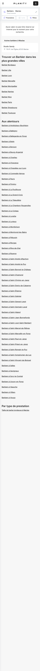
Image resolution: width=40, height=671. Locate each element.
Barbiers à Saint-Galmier (11, 296)
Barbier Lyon (7, 75)
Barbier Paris (7, 102)
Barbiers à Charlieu (9, 157)
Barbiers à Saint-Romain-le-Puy (14, 350)
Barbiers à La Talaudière (11, 200)
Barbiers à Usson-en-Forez (13, 382)
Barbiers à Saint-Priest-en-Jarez (15, 344)
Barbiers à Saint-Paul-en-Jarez (14, 339)
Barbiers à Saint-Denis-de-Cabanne (16, 285)
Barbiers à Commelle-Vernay (13, 173)
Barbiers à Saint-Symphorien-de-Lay (16, 355)
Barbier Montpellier (9, 86)
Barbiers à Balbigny (9, 131)
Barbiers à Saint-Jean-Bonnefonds (16, 318)
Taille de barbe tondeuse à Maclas (15, 410)
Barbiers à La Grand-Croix (12, 195)
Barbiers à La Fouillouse (11, 189)
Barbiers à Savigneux (10, 371)
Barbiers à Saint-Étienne (11, 291)
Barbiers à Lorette (9, 216)
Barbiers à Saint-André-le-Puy (14, 264)
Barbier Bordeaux (9, 65)
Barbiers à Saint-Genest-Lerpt (14, 301)
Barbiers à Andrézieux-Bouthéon (15, 125)
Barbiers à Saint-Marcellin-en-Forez (16, 334)
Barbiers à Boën (8, 141)
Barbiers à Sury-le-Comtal (12, 376)
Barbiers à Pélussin (9, 237)
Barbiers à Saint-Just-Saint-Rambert (16, 323)
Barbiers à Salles (8, 366)
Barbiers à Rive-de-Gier (11, 248)
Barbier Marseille (8, 81)
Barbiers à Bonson (9, 147)
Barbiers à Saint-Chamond (12, 275)
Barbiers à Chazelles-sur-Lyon (14, 168)
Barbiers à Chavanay (10, 163)
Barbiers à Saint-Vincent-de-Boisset (16, 360)
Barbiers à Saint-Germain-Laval (14, 307)
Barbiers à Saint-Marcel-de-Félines (16, 328)
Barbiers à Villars (8, 392)
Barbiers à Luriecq (9, 221)
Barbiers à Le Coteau (10, 211)
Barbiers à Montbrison (11, 227)
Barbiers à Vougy (8, 398)
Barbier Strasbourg (9, 107)
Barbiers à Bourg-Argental (12, 152)
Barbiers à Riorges (9, 243)
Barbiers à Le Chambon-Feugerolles (16, 205)
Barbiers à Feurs (8, 179)
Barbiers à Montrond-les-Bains (14, 232)
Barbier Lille (6, 70)
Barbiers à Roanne (9, 253)
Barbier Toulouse (8, 113)
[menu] (3, 3)
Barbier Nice (7, 97)
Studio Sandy (9, 46)
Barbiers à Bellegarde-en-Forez (14, 136)
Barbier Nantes (8, 91)
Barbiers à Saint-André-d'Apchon (15, 259)
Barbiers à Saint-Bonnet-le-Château (16, 269)
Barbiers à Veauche (9, 387)
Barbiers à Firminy (9, 184)
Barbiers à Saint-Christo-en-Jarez (15, 280)
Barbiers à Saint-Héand (11, 312)
